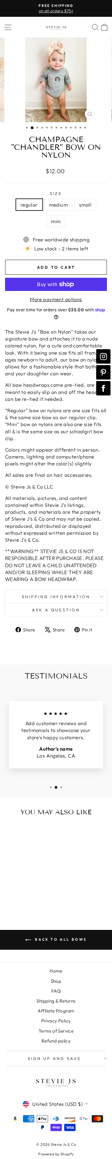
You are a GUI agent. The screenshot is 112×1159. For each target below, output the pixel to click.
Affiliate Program (56, 1011)
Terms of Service (56, 1031)
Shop (56, 981)
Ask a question (56, 609)
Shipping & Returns (55, 1001)
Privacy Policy (56, 1021)
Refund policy (56, 1041)
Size (56, 193)
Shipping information (56, 596)
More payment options (56, 299)
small (85, 204)
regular (29, 204)
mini (56, 221)
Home (56, 971)
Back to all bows (60, 939)
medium (58, 204)
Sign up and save (54, 1058)
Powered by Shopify (55, 1153)
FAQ (56, 991)
